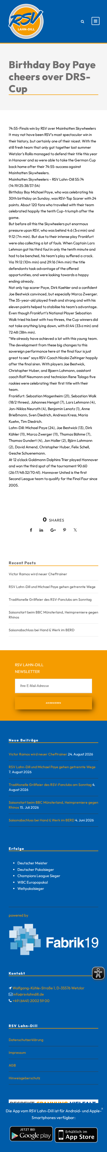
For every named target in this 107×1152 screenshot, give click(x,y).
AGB (12, 1065)
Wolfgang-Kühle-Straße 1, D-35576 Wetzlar (48, 988)
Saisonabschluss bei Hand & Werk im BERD (41, 630)
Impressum (17, 1052)
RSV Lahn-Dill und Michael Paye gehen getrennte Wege (52, 586)
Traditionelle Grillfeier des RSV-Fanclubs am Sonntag (50, 599)
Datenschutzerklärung (26, 1040)
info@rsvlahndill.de (28, 994)
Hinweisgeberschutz (24, 1078)
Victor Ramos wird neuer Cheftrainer (38, 574)
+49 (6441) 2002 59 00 (31, 1000)
